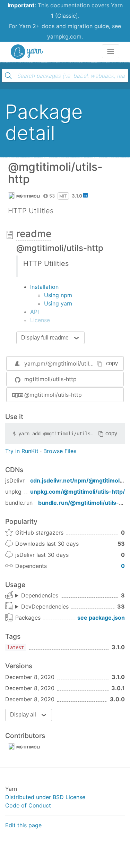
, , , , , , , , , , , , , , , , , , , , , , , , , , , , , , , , (42, 607)
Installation (44, 286)
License (40, 320)
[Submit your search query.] (8, 75)
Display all (23, 715)
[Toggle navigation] (110, 51)
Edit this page (23, 825)
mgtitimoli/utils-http (50, 379)
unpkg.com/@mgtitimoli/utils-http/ (77, 491)
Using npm (58, 295)
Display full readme (45, 338)
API (34, 311)
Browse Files (59, 450)
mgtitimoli (28, 196)
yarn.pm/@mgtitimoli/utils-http (64, 363)
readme (33, 234)
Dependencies (39, 595)
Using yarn (58, 303)
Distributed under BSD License (45, 797)
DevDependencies (45, 606)
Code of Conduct (28, 805)
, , (36, 596)
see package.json (101, 617)
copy (112, 363)
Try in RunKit (21, 450)
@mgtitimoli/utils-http (53, 394)
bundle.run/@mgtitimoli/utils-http (84, 502)
